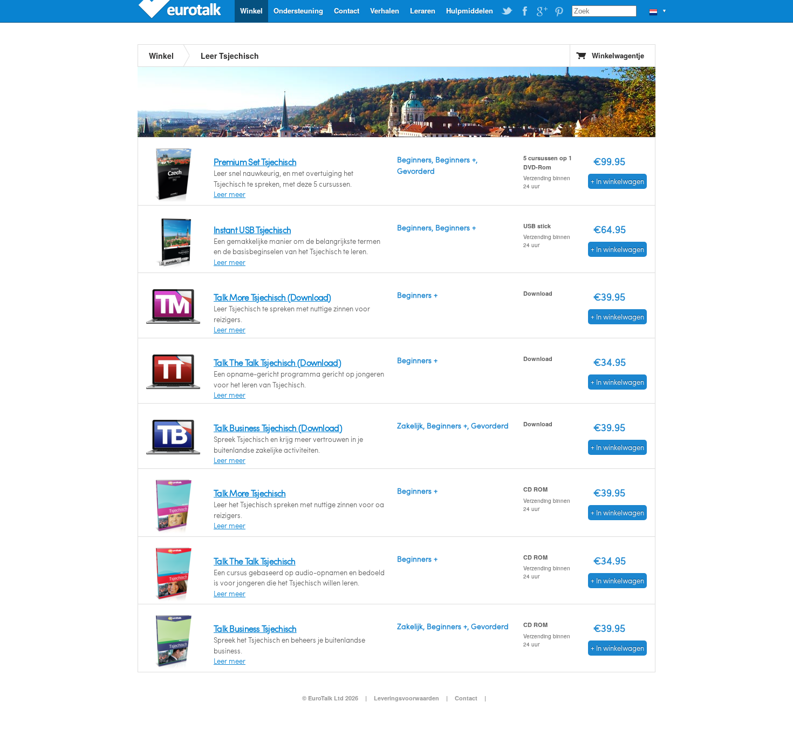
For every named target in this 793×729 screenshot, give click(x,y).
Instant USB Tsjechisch (252, 229)
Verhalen (384, 10)
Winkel (251, 10)
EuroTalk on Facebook (524, 11)
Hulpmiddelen (469, 10)
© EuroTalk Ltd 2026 (330, 698)
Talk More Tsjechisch (250, 493)
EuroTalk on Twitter (507, 11)
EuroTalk (181, 11)
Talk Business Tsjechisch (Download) (278, 427)
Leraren (422, 10)
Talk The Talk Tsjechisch (255, 561)
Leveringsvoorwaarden (406, 698)
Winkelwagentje (618, 55)
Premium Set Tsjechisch (255, 161)
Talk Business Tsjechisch (255, 628)
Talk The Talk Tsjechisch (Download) (277, 362)
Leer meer (229, 194)
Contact (346, 10)
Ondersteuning (298, 10)
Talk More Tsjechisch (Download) (272, 297)
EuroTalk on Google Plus (541, 11)
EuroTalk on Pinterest (559, 11)
